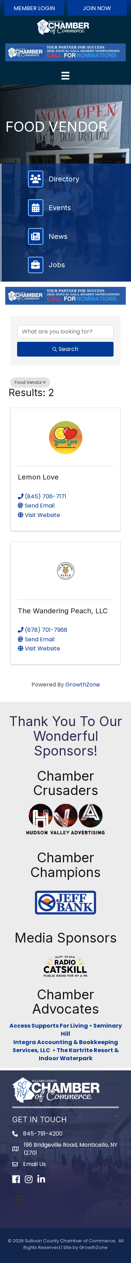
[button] (34, 8)
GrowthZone (82, 685)
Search (68, 349)
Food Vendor (28, 382)
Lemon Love (38, 477)
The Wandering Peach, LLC (63, 611)
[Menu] (65, 75)
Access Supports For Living (48, 1026)
